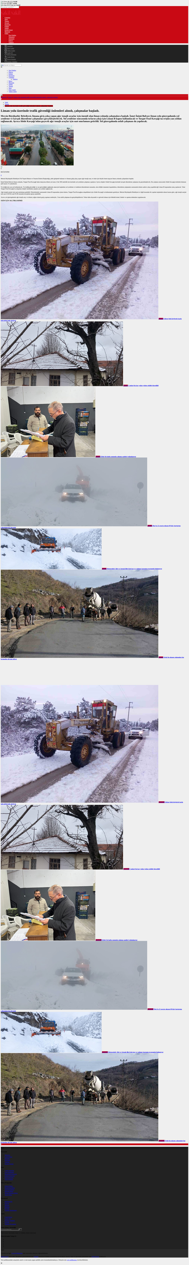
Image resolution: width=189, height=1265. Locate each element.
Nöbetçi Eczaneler (10, 1224)
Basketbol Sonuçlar (11, 1174)
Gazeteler (9, 46)
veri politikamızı (72, 1260)
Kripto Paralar (9, 1164)
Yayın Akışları (11, 59)
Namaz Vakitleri (12, 61)
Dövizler (7, 1160)
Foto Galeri (10, 48)
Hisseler (7, 1158)
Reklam (7, 1207)
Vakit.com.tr (4, 1256)
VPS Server (95, 1256)
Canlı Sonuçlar (9, 1170)
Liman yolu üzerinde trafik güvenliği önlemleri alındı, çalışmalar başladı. (35, 97)
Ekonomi (7, 25)
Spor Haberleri (9, 1172)
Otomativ (11, 39)
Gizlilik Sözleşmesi (11, 1210)
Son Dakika (12, 35)
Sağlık (7, 28)
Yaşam (7, 21)
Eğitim (7, 26)
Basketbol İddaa (10, 1188)
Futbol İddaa (9, 1186)
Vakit (6, 102)
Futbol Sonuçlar (10, 1176)
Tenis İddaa (8, 1195)
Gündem (7, 17)
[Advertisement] (15, 672)
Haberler (7, 1155)
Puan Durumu (9, 1177)
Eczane (7, 1222)
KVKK (7, 1208)
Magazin (7, 32)
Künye (7, 1203)
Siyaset (7, 23)
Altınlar (7, 1162)
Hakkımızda (8, 1201)
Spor (6, 19)
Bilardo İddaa (9, 1191)
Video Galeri (11, 51)
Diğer (6, 33)
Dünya (11, 40)
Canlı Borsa (10, 57)
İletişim (7, 1205)
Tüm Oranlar (9, 1179)
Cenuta (36, 1256)
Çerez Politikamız (16, 1253)
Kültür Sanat (9, 30)
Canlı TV (10, 53)
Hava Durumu (11, 54)
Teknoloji (12, 37)
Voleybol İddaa (9, 1189)
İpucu (10, 81)
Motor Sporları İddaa (11, 1193)
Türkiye (11, 42)
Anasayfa (4, 97)
